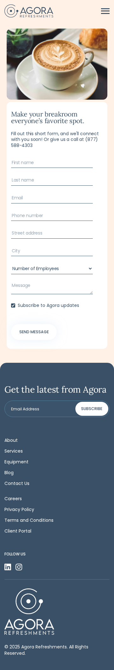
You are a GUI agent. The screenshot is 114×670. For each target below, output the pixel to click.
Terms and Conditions (29, 520)
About (11, 440)
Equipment (16, 462)
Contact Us (16, 483)
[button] (105, 11)
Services (13, 451)
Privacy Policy (19, 509)
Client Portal (17, 531)
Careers (13, 498)
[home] (28, 10)
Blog (9, 472)
